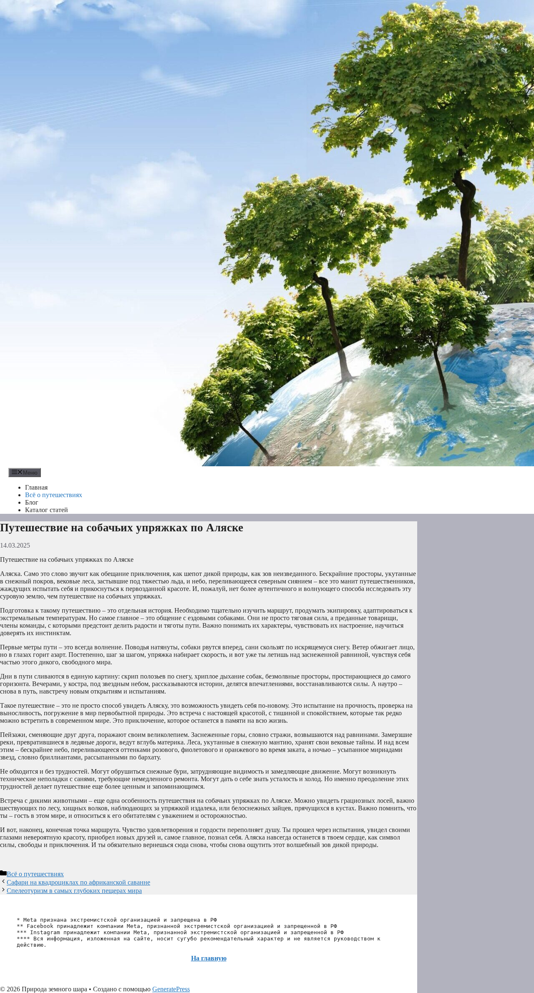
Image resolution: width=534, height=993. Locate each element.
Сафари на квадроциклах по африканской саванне (78, 882)
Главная (36, 487)
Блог (31, 502)
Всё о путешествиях (53, 494)
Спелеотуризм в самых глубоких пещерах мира (74, 890)
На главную (209, 958)
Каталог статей (46, 509)
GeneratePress (171, 989)
